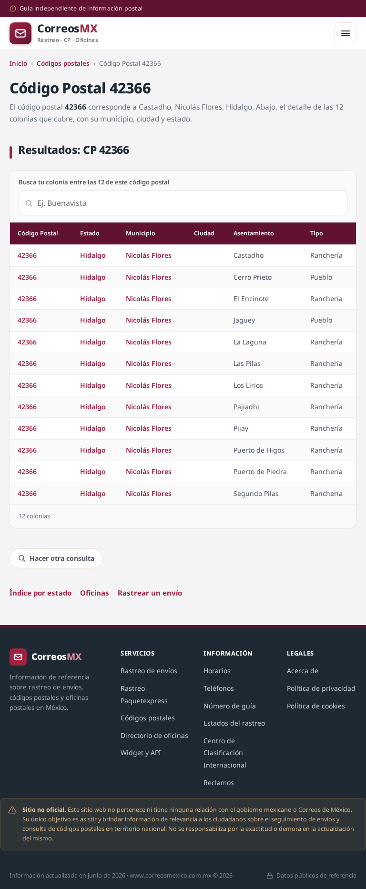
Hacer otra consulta (62, 558)
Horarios (217, 670)
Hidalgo (93, 255)
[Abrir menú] (345, 33)
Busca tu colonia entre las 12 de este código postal (94, 182)
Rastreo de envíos (149, 670)
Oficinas (94, 592)
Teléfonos (218, 688)
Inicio (18, 63)
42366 (27, 255)
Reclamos (218, 782)
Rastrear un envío (150, 592)
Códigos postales (63, 63)
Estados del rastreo (234, 722)
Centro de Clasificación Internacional (224, 752)
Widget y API (141, 752)
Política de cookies (316, 705)
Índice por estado (40, 592)
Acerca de (302, 670)
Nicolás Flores (149, 255)
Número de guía (229, 705)
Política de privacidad (321, 688)
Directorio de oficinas (154, 735)
